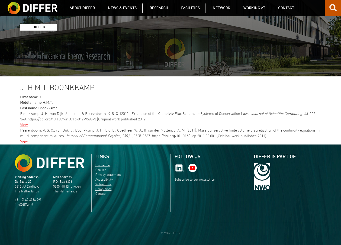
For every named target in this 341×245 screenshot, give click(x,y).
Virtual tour (103, 184)
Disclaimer (102, 165)
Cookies (100, 170)
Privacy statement (108, 174)
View (24, 125)
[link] (179, 167)
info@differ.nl (24, 204)
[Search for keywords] (333, 10)
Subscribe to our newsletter (194, 179)
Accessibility (104, 179)
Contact (100, 193)
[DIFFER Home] (32, 5)
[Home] (49, 163)
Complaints (103, 189)
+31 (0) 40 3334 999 (28, 199)
